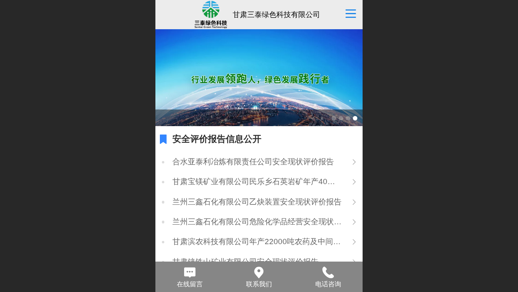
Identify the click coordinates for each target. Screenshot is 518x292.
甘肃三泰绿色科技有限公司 (276, 15)
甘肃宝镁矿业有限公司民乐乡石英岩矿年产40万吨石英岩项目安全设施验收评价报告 (257, 181)
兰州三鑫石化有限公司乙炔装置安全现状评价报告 (257, 202)
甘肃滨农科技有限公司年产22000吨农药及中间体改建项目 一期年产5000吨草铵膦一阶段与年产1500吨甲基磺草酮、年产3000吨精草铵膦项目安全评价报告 (257, 241)
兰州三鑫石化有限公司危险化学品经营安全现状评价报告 (257, 221)
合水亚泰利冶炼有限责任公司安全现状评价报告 (253, 161)
